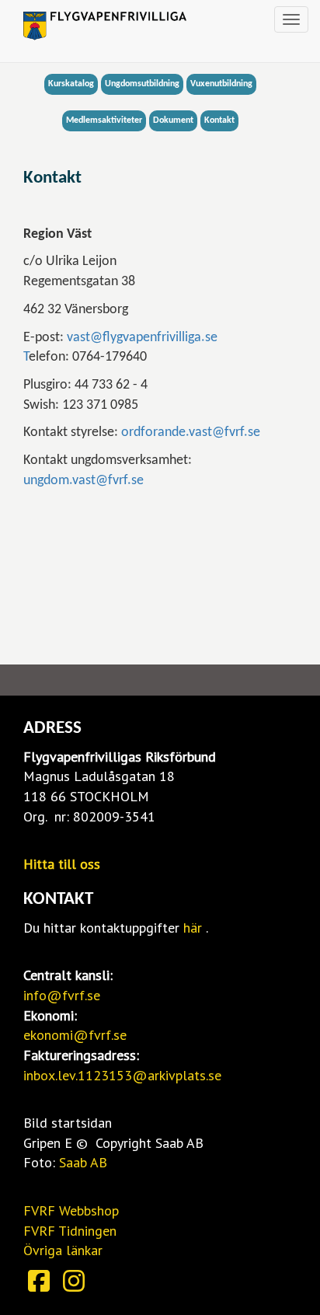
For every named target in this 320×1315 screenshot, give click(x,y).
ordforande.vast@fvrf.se (190, 432)
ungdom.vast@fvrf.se (83, 480)
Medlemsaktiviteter (104, 120)
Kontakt (219, 120)
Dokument (173, 120)
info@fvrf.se (61, 995)
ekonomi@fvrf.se (75, 1035)
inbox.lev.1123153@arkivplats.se (122, 1075)
